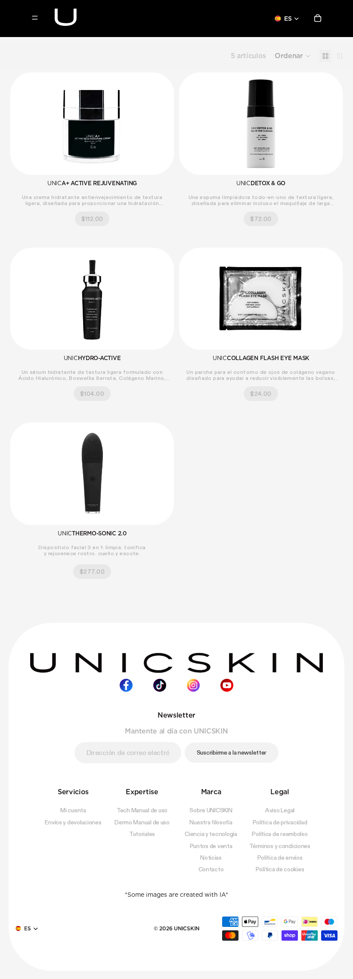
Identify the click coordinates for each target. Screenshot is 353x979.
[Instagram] (193, 684)
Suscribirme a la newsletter (231, 752)
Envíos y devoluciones (73, 822)
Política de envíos (280, 857)
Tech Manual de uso (142, 810)
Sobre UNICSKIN (210, 810)
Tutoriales (142, 834)
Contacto (211, 869)
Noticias (211, 857)
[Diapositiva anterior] (23, 123)
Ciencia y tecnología (211, 834)
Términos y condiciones (279, 845)
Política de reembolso (279, 834)
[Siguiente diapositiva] (161, 123)
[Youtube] (226, 684)
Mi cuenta (73, 810)
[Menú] (35, 18)
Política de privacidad (280, 822)
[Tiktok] (159, 684)
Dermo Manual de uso (142, 822)
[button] (293, 56)
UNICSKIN (186, 928)
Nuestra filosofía (210, 822)
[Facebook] (126, 684)
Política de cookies (280, 869)
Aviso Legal (279, 810)
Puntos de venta (211, 845)
